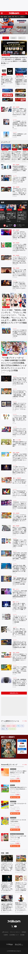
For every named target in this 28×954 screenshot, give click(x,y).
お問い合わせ (5, 932)
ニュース (4, 74)
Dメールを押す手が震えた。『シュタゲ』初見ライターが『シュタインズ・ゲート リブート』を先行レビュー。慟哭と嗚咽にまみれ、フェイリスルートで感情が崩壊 (16, 155)
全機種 (3, 726)
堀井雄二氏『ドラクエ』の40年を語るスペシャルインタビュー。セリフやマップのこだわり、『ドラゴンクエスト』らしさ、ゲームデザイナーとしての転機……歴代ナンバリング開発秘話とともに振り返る (21, 906)
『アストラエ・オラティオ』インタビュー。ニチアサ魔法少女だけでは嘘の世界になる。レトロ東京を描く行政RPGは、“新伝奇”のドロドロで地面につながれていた (6, 155)
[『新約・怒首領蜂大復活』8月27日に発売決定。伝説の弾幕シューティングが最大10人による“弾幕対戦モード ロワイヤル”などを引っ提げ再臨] (6, 579)
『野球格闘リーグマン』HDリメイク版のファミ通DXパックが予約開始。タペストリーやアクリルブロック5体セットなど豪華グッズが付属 (20, 543)
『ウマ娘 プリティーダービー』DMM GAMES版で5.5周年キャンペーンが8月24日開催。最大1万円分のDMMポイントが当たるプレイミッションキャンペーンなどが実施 (14, 364)
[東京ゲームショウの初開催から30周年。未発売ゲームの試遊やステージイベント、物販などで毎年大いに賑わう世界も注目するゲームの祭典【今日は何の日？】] (6, 528)
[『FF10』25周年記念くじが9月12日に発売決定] (6, 135)
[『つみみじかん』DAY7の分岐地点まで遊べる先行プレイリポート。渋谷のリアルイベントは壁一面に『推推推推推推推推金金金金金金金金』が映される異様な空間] (6, 591)
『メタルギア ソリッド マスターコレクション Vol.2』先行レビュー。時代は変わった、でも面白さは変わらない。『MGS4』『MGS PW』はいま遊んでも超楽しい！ (7, 866)
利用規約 (24, 932)
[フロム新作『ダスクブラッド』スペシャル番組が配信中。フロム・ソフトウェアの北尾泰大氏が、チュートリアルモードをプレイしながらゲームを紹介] (22, 207)
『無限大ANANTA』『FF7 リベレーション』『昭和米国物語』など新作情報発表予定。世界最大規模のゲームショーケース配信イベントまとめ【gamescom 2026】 (21, 80)
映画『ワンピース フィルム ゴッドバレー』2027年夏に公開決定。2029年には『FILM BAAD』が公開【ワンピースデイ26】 (7, 80)
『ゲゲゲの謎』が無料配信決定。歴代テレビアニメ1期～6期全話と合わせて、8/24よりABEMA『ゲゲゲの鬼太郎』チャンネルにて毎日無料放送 (20, 682)
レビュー (15, 149)
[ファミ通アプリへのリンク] (9, 944)
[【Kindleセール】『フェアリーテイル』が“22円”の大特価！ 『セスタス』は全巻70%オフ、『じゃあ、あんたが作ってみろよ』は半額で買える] (21, 878)
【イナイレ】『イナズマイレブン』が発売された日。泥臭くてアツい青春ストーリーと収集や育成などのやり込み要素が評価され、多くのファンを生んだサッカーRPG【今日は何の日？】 (19, 517)
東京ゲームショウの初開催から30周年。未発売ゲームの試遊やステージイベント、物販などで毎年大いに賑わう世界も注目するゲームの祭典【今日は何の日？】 (19, 530)
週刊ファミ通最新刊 (8, 737)
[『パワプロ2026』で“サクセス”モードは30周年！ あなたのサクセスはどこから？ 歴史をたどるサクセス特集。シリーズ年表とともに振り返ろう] (21, 858)
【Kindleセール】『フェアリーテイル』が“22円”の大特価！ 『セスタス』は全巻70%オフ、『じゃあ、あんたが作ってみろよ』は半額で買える (21, 886)
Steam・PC (4, 729)
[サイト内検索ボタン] (26, 13)
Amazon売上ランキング (9, 764)
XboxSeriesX (12, 729)
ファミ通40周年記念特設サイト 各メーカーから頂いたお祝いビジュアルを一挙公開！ (19, 481)
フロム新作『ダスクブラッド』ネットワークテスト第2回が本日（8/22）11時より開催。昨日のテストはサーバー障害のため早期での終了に (20, 469)
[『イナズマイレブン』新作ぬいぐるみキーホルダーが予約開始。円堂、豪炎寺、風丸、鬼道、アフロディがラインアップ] (6, 417)
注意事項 (6, 935)
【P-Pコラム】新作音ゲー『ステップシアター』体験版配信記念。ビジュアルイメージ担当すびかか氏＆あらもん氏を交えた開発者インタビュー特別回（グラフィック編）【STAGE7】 (20, 657)
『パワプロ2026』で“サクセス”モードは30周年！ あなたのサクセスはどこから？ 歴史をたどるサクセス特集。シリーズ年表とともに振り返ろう (21, 866)
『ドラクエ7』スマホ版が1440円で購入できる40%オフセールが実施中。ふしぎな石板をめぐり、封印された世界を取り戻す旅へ (20, 333)
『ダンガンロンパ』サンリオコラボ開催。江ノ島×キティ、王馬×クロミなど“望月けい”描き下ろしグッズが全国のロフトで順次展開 (20, 619)
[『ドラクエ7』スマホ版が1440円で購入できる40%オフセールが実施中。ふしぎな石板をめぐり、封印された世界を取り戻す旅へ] (6, 331)
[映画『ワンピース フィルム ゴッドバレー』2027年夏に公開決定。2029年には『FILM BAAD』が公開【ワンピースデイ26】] (7, 71)
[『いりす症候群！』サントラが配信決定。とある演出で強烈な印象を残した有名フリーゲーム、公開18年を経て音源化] (6, 122)
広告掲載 (22, 935)
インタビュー (5, 149)
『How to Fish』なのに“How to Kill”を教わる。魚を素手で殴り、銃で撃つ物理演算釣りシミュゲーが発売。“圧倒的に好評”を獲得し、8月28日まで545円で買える (20, 555)
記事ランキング (22, 38)
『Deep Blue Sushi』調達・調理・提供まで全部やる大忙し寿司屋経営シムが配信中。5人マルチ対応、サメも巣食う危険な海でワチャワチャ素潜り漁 (20, 568)
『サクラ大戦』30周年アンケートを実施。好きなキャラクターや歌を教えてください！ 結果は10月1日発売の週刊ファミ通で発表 (13, 30)
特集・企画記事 (19, 74)
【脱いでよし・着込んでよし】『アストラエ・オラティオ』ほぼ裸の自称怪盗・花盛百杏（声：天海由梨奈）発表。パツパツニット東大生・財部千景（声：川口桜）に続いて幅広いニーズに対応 (19, 631)
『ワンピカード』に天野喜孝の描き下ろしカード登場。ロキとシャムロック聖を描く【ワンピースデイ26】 (19, 180)
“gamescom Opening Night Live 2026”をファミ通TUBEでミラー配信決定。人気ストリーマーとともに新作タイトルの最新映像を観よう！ (14, 60)
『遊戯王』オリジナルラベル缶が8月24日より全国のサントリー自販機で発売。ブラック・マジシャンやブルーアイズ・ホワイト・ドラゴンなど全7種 (19, 406)
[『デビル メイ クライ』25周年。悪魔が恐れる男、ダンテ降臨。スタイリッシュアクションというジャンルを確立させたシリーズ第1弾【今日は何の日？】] (6, 270)
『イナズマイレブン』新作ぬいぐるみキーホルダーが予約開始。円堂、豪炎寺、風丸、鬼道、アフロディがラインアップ (19, 418)
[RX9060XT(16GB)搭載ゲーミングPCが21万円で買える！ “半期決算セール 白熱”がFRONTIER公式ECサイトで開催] (6, 167)
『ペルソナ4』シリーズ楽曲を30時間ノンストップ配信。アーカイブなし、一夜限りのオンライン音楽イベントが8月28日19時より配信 (20, 669)
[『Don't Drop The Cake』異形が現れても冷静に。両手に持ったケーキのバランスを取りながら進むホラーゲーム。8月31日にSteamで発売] (6, 379)
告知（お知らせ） (5, 55)
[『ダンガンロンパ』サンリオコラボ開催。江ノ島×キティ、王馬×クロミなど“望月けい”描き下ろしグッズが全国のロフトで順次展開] (6, 617)
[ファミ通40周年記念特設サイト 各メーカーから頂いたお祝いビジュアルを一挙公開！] (6, 480)
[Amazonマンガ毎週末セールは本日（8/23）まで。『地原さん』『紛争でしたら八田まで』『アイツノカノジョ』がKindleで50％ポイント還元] (6, 109)
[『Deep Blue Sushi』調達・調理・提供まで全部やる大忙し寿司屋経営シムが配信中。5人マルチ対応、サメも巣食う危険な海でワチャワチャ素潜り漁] (6, 566)
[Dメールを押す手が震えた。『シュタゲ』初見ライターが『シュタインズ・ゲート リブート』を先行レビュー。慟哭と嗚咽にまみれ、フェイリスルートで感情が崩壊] (17, 147)
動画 (2, 202)
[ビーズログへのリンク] (19, 944)
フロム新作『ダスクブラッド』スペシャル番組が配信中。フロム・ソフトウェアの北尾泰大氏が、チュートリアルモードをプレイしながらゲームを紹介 (21, 215)
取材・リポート (6, 307)
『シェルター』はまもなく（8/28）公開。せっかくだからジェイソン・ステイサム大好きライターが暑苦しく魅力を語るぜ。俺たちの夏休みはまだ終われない (19, 234)
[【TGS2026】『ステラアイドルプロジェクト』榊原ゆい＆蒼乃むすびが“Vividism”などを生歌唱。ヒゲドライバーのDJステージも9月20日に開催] (6, 503)
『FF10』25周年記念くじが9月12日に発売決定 (19, 134)
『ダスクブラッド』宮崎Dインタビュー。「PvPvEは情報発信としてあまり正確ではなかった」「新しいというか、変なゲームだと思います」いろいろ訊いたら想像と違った (7, 886)
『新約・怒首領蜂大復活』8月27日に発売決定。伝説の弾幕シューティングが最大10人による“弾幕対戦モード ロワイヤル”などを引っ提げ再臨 (20, 581)
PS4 (22, 726)
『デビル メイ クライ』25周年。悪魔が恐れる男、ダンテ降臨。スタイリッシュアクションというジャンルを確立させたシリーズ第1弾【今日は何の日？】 (20, 272)
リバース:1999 (18, 439)
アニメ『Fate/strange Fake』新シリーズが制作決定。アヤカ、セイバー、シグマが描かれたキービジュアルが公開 (20, 493)
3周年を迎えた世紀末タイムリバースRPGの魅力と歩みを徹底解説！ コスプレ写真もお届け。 (20, 444)
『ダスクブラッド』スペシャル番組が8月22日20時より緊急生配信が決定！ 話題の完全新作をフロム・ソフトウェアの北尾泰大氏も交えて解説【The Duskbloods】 (20, 644)
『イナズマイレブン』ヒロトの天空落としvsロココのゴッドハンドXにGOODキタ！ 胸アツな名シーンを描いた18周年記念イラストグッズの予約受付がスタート (19, 431)
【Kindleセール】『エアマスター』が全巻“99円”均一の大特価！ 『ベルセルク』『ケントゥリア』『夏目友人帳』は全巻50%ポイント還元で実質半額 (20, 191)
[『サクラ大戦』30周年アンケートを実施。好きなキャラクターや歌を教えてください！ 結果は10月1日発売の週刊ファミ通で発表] (14, 26)
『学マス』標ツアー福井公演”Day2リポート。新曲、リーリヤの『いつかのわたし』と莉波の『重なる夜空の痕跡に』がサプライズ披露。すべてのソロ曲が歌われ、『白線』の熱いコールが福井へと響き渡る (19, 606)
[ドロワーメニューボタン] (2, 13)
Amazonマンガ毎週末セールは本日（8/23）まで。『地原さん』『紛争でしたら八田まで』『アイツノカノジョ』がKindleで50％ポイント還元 (19, 111)
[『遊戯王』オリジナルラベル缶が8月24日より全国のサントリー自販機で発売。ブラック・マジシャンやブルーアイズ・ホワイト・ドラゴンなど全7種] (6, 404)
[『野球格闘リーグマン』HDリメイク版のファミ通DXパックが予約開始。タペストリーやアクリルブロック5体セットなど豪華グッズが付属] (6, 541)
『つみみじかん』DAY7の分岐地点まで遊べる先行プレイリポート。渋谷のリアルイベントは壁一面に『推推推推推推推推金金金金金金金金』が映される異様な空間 (20, 593)
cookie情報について (14, 935)
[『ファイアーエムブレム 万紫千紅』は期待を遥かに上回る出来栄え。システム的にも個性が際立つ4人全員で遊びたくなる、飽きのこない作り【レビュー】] (7, 898)
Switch (9, 16)
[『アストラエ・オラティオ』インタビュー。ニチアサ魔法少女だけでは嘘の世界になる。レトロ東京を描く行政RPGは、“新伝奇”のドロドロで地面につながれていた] (6, 147)
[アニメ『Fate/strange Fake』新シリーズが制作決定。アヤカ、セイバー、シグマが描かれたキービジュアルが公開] (6, 491)
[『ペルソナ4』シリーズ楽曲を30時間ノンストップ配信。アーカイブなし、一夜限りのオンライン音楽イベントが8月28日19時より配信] (6, 667)
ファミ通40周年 (18, 478)
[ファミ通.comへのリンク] (14, 13)
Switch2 (5, 16)
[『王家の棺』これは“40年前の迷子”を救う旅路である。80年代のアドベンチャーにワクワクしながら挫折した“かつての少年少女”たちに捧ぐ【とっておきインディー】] (6, 455)
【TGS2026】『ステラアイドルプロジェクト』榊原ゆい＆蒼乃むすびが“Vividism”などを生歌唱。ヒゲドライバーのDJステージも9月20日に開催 (20, 505)
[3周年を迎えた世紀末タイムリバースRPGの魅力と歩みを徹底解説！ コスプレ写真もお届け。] (6, 442)
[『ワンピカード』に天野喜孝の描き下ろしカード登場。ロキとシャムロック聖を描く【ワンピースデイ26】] (6, 178)
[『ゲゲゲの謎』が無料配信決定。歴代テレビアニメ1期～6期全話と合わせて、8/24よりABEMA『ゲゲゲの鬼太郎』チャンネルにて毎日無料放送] (6, 680)
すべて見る (24, 202)
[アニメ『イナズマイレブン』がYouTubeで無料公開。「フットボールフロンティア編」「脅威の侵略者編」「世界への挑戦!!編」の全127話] (6, 391)
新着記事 (13, 38)
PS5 (13, 16)
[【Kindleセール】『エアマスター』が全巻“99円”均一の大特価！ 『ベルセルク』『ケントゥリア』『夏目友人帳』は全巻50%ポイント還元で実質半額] (6, 189)
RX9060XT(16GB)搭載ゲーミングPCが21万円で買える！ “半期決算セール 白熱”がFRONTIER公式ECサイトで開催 (20, 168)
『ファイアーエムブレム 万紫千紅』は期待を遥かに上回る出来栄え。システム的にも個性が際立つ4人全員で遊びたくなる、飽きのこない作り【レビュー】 (7, 906)
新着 (2, 16)
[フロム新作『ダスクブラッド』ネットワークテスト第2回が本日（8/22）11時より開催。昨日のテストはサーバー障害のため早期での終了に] (6, 467)
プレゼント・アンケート (7, 27)
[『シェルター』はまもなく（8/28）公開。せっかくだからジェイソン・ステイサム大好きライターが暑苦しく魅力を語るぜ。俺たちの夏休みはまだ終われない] (6, 232)
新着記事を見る (14, 693)
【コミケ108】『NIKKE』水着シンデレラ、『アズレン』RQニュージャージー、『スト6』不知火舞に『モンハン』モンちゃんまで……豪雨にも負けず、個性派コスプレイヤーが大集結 (14, 316)
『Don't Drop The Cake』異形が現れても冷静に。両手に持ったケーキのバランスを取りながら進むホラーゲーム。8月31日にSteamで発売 (20, 381)
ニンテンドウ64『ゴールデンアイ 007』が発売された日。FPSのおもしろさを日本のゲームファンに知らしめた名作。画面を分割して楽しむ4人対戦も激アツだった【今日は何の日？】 (20, 260)
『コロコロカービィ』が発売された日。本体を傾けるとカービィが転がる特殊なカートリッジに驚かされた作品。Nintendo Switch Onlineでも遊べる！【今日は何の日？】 (20, 247)
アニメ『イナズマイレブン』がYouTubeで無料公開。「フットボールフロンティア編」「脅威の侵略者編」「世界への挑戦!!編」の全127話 (20, 393)
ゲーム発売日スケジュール (10, 721)
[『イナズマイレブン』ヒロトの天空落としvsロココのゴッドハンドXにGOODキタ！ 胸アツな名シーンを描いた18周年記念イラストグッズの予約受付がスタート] (6, 429)
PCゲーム (17, 16)
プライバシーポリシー (15, 932)
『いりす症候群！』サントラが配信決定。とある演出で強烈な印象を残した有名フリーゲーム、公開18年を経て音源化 (19, 124)
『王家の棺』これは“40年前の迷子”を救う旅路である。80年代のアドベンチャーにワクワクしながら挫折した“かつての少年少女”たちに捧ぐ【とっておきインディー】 (20, 457)
